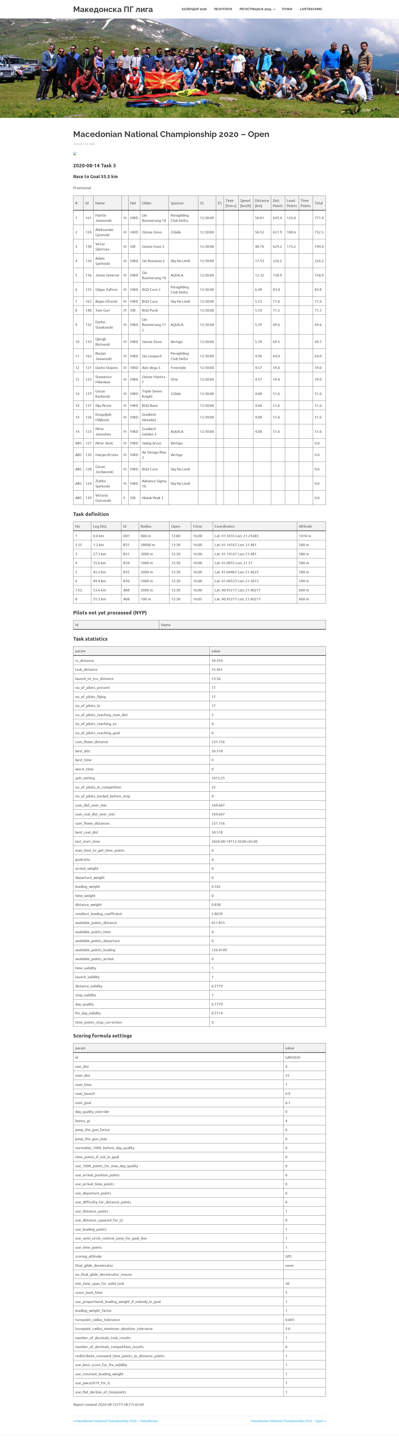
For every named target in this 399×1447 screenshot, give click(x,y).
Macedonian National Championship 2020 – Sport (287, 1421)
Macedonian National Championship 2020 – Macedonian (116, 1421)
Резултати (223, 9)
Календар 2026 (194, 9)
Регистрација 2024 (255, 9)
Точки (287, 9)
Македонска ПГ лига (113, 9)
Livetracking (311, 9)
